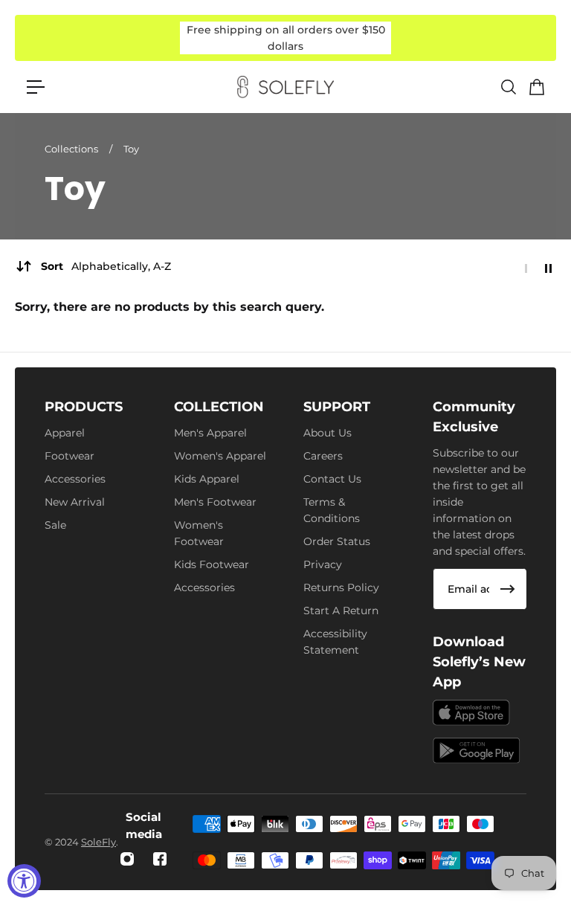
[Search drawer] (508, 87)
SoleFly (98, 842)
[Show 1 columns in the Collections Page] (526, 268)
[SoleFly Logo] (285, 87)
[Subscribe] (507, 589)
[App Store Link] (471, 713)
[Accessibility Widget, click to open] (24, 881)
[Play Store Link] (476, 751)
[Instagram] (127, 859)
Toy (131, 149)
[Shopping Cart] (536, 87)
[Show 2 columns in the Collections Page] (548, 268)
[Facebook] (159, 859)
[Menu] (36, 87)
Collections (72, 149)
